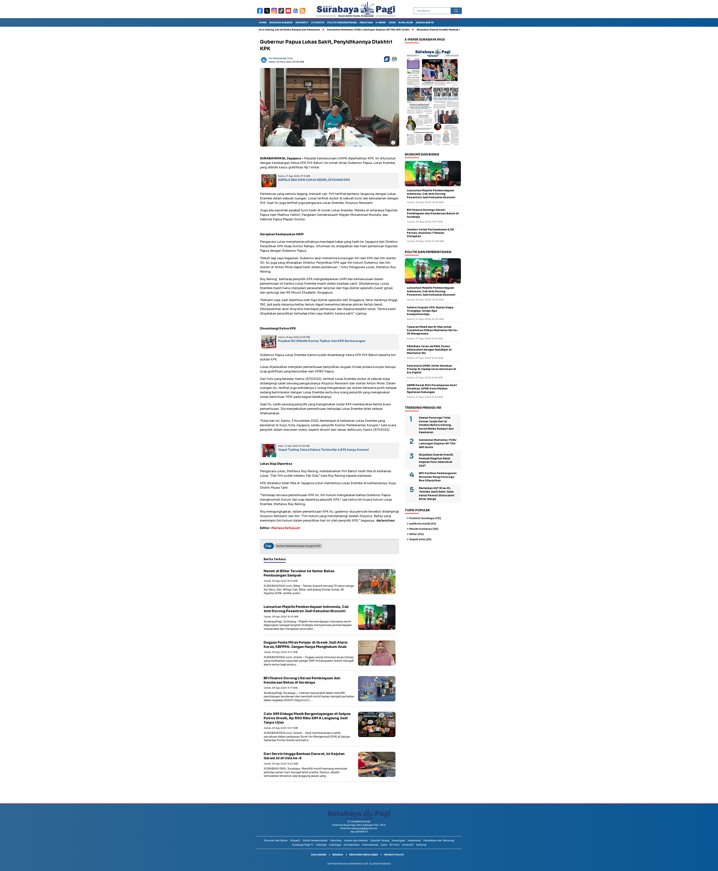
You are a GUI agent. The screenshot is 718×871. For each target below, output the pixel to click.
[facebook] (260, 13)
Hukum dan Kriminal (356, 840)
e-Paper (381, 22)
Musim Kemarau (423, 529)
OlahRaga (335, 844)
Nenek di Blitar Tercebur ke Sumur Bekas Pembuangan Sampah (299, 573)
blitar (416, 534)
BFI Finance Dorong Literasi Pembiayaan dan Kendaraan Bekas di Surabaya (302, 680)
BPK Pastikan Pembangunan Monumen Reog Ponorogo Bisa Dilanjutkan (438, 477)
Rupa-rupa (405, 22)
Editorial (421, 844)
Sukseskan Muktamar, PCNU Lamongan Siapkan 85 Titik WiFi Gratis (326, 29)
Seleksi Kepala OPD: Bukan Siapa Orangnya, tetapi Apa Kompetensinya (430, 311)
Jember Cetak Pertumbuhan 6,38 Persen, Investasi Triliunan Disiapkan (430, 233)
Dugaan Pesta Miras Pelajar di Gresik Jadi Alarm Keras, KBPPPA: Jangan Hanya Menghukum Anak (306, 644)
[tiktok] (282, 13)
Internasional (370, 844)
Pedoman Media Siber (363, 854)
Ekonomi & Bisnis (281, 22)
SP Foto (394, 844)
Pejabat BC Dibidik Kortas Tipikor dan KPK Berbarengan (322, 341)
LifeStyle (321, 844)
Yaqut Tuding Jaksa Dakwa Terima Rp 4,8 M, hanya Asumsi (323, 450)
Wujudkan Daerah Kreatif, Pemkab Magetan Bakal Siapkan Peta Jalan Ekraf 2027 (424, 29)
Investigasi (398, 840)
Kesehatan (414, 840)
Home (262, 22)
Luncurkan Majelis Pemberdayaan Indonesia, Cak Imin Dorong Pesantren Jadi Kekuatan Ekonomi (306, 609)
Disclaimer (318, 854)
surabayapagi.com (281, 58)
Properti (295, 840)
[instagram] (274, 13)
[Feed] (303, 13)
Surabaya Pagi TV (302, 844)
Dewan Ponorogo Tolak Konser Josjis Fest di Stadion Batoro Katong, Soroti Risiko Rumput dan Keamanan (436, 425)
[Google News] (296, 13)
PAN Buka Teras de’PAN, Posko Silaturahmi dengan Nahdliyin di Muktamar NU (429, 350)
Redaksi (337, 854)
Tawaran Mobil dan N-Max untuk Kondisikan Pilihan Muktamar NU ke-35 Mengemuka (432, 330)
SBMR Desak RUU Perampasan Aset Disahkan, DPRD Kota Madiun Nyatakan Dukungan (432, 388)
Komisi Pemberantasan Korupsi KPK (298, 546)
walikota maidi (422, 523)
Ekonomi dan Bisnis (276, 840)
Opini (392, 22)
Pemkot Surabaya (425, 518)
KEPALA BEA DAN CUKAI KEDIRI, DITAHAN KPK (314, 180)
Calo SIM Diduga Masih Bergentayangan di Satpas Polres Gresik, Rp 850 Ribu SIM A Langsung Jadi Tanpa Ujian (307, 718)
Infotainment (351, 844)
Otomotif (317, 22)
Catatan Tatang (379, 840)
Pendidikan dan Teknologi (438, 840)
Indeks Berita (425, 22)
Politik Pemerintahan (342, 22)
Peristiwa (366, 22)
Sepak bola (420, 539)
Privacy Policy (394, 854)
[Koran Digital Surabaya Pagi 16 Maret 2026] (433, 96)
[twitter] (267, 13)
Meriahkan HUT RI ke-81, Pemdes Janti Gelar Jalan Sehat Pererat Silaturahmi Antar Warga (436, 494)
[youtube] (289, 13)
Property (301, 22)
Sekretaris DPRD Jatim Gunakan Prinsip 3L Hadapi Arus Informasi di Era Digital (431, 369)
